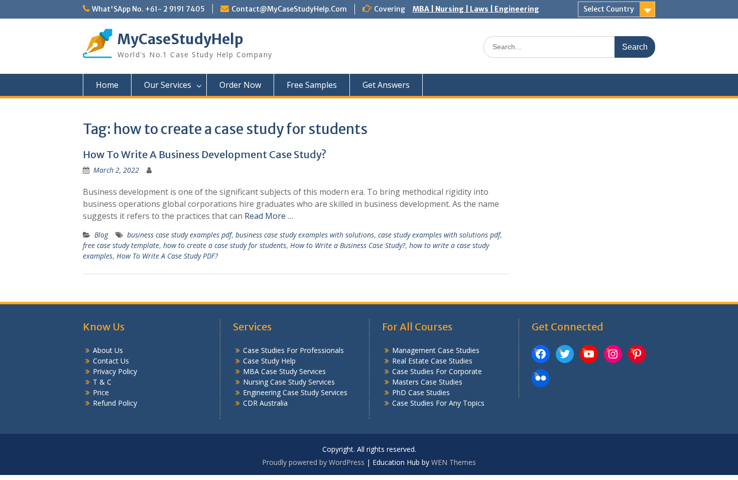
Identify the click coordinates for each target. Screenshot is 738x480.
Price (101, 392)
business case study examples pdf (179, 234)
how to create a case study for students (224, 245)
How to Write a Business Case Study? (347, 245)
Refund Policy (115, 403)
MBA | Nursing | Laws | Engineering (476, 9)
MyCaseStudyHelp (180, 39)
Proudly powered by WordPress (313, 462)
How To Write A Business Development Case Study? (204, 154)
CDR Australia (265, 403)
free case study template (121, 245)
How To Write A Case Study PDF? (167, 256)
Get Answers (386, 84)
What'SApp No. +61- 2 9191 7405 (148, 9)
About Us (108, 350)
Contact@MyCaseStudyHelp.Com (289, 9)
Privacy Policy (115, 371)
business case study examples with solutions (304, 234)
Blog (101, 234)
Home (107, 84)
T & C (102, 382)
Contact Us (111, 361)
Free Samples (312, 84)
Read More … (268, 215)
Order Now (240, 84)
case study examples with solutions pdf (439, 234)
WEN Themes (453, 462)
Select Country (608, 9)
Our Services (167, 84)
